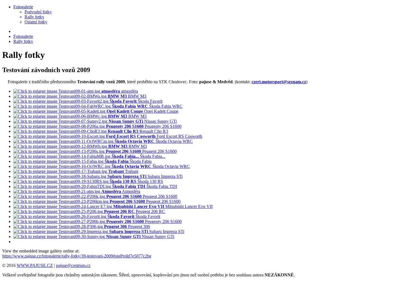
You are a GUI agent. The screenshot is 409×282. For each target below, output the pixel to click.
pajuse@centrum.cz (73, 265)
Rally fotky (34, 16)
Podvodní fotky (38, 11)
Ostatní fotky (35, 21)
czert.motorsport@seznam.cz (279, 81)
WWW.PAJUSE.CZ (35, 265)
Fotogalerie (23, 6)
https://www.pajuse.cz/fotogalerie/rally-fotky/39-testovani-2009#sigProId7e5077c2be (76, 256)
